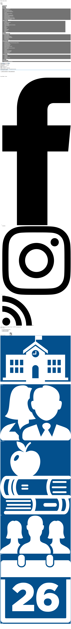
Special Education (7, 45)
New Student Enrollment (8, 10)
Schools (5, 28)
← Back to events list (4, 71)
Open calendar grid (11, 71)
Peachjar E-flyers (6, 16)
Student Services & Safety (8, 46)
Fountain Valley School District (5, 63)
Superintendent (6, 41)
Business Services (7, 43)
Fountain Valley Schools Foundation (9, 24)
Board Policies (6, 38)
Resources (5, 58)
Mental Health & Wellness (8, 13)
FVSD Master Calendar (4, 69)
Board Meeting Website (7, 36)
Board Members (6, 34)
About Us (5, 21)
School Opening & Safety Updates (9, 18)
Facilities (5, 49)
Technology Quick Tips (7, 19)
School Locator (6, 9)
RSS (32, 325)
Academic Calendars (7, 22)
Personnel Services (7, 52)
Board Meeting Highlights (8, 37)
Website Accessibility (5, 330)
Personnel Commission (7, 51)
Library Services (6, 25)
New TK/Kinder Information (8, 11)
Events (5, 26)
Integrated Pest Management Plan (9, 17)
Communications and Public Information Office (11, 42)
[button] (5, 20)
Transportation (6, 53)
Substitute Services (7, 57)
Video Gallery (6, 31)
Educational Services (7, 44)
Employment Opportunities (8, 61)
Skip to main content (3, 0)
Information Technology (8, 50)
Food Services (6, 48)
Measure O (6, 27)
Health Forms (6, 14)
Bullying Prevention (5, 331)
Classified (5, 56)
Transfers (5, 12)
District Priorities (6, 35)
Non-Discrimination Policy (6, 329)
